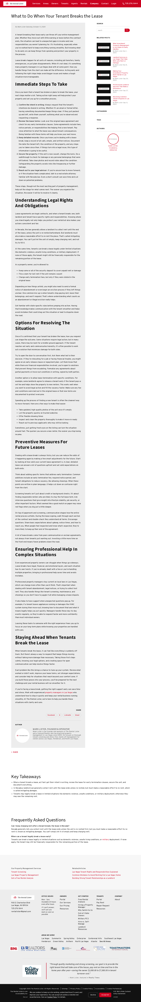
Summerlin (56, 939)
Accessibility (100, 989)
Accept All (105, 995)
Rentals (84, 4)
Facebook (51, 715)
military (105, 840)
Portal (62, 900)
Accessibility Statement (116, 994)
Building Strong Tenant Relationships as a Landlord (93, 878)
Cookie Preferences (114, 989)
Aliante (94, 941)
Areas (46, 4)
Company (94, 4)
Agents (74, 4)
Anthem (69, 941)
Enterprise (81, 939)
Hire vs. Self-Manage (83, 923)
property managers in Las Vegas (59, 692)
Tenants (64, 4)
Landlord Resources (82, 928)
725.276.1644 (131, 3)
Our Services (65, 903)
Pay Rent (100, 903)
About (117, 900)
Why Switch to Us (85, 910)
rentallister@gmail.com (21, 912)
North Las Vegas (82, 941)
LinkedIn (67, 715)
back (15, 752)
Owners (54, 4)
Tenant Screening (18, 872)
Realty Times (94, 978)
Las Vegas (45, 939)
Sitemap (65, 989)
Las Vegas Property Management (25, 875)
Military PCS (83, 919)
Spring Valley (69, 939)
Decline (93, 995)
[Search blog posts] (127, 30)
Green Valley (58, 941)
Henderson (46, 941)
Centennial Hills (95, 939)
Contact (105, 4)
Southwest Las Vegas (113, 939)
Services (36, 4)
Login (113, 4)
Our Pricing (64, 906)
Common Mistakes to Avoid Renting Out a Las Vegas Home (96, 875)
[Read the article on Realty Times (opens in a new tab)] (31, 971)
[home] (14, 4)
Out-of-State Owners (83, 914)
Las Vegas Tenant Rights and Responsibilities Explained (95, 872)
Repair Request (102, 906)
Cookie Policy (88, 989)
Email (77, 715)
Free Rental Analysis (83, 901)
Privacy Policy (75, 989)
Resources (64, 909)
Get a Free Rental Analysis (22, 878)
